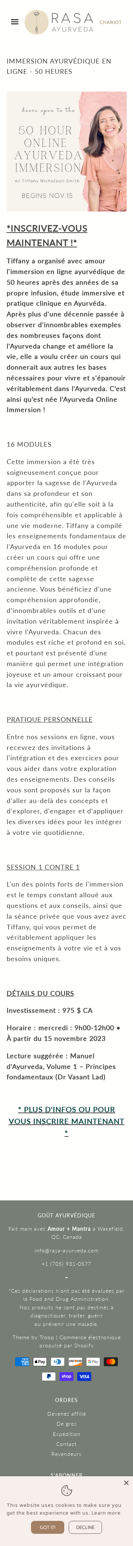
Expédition (67, 1434)
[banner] (59, 22)
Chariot (111, 22)
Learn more (106, 1512)
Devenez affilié (66, 1413)
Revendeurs (66, 1454)
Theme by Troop (33, 1337)
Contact (66, 1444)
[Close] (126, 1483)
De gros (67, 1423)
